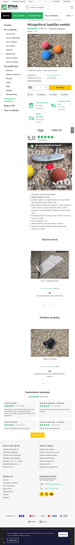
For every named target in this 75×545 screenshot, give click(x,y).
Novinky (8, 25)
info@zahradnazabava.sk (52, 484)
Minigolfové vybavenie (9, 100)
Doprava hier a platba (46, 449)
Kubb (8, 86)
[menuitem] (6, 15)
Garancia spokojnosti (46, 461)
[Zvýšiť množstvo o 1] (45, 87)
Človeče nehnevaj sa (13, 74)
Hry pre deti (10, 34)
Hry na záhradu (11, 42)
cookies (15, 533)
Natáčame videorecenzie (11, 458)
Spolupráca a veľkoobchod (48, 467)
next (70, 277)
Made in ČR (9, 105)
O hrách (5, 495)
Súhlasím (63, 534)
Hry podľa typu (11, 66)
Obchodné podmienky (47, 458)
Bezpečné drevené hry (11, 464)
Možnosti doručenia (34, 81)
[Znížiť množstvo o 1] (35, 87)
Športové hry (10, 54)
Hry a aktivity (10, 29)
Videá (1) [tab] (57, 130)
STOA (35, 31)
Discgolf (9, 78)
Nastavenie (13, 540)
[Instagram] (46, 494)
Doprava (5, 1)
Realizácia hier (8, 492)
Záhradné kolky (11, 94)
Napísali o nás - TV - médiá (12, 461)
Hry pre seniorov (12, 58)
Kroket (8, 82)
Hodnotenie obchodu (18, 1)
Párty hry (9, 50)
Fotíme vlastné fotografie (12, 455)
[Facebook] (41, 494)
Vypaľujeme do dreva (10, 483)
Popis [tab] (41, 130)
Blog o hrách (7, 489)
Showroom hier (8, 467)
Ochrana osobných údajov (48, 455)
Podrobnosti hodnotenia (57, 29)
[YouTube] (51, 494)
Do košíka (60, 88)
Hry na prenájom (9, 486)
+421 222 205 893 (51, 489)
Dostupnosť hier (45, 464)
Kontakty (6, 497)
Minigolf (9, 90)
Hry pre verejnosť (12, 62)
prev (29, 277)
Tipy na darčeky (11, 110)
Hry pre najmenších (13, 38)
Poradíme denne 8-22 (11, 449)
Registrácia (67, 1)
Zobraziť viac (37, 435)
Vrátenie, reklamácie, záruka (49, 452)
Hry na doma (10, 46)
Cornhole (9, 70)
